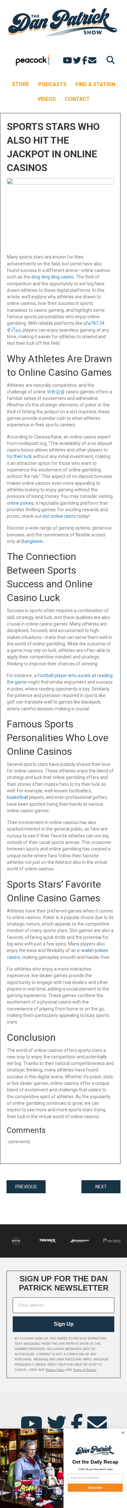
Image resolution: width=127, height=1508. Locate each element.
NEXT (101, 1186)
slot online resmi (59, 516)
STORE (20, 84)
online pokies (20, 503)
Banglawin (32, 541)
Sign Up (64, 1324)
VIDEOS (46, 99)
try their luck (19, 456)
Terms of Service (84, 1370)
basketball (17, 797)
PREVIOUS (26, 1186)
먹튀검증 (56, 391)
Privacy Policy (55, 1370)
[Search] (109, 60)
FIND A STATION (95, 84)
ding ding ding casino (52, 276)
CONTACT (77, 99)
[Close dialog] (123, 1433)
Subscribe (95, 1487)
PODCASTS (52, 84)
